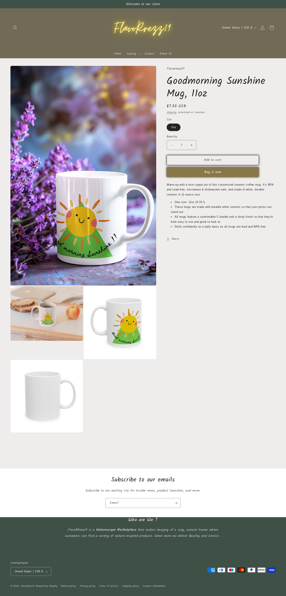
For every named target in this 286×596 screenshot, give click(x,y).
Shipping (172, 112)
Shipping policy (130, 586)
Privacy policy (87, 586)
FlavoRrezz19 (27, 586)
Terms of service (108, 586)
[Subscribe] (175, 503)
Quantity (172, 137)
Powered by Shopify (46, 586)
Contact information (154, 586)
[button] (15, 27)
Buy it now (212, 172)
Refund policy (68, 586)
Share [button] (175, 239)
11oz (173, 127)
